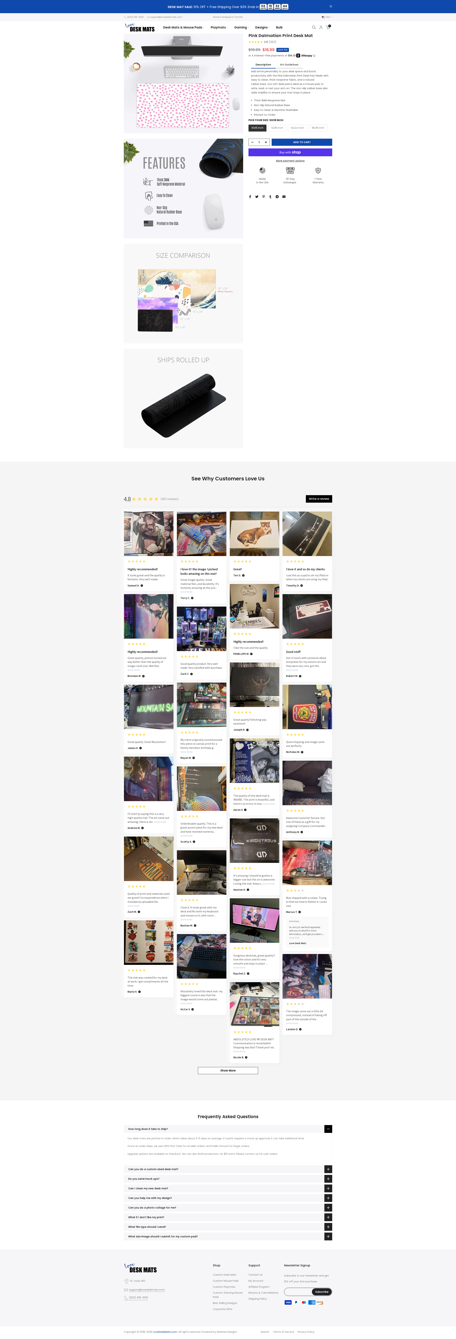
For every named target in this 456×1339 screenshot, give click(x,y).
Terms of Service (283, 1332)
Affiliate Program (259, 1287)
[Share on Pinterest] (263, 196)
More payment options (290, 161)
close (125, 6)
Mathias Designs (227, 1332)
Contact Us (255, 1275)
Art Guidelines (289, 64)
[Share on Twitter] (256, 196)
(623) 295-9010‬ (135, 17)
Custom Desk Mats (224, 1275)
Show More (186, 592)
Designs (261, 27)
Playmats (218, 27)
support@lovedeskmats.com (166, 17)
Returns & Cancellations (263, 1293)
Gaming (240, 27)
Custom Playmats (224, 1287)
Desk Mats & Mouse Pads (182, 27)
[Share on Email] (284, 196)
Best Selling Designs (225, 1303)
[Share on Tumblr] (270, 196)
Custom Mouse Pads (226, 1281)
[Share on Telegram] (277, 196)
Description (263, 64)
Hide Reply (294, 921)
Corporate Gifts (222, 1309)
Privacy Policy (306, 1332)
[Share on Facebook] (250, 196)
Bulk (279, 27)
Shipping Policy (257, 1299)
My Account (255, 1281)
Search (265, 1332)
